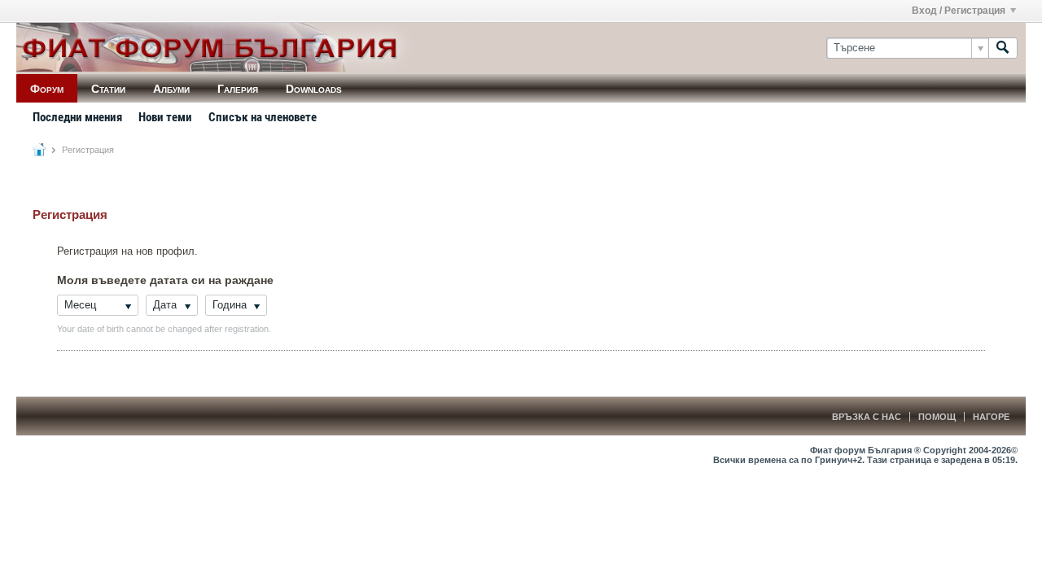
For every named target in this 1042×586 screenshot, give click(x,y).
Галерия (237, 88)
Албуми (171, 88)
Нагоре (991, 417)
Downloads (314, 88)
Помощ (937, 417)
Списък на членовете (262, 117)
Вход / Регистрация (958, 10)
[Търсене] (1003, 48)
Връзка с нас (866, 417)
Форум (46, 88)
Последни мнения (77, 117)
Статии (108, 88)
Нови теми (165, 117)
